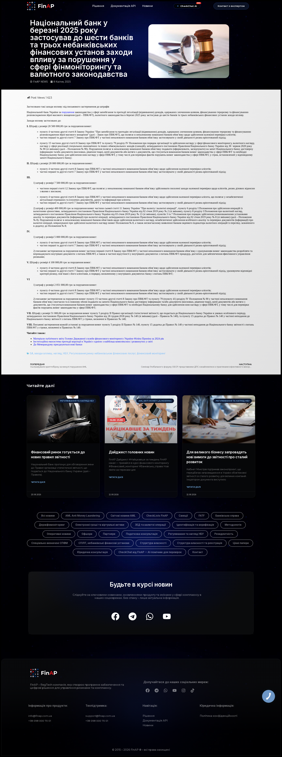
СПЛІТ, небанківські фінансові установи (103, 543)
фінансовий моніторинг (151, 353)
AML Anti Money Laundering (82, 515)
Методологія (233, 524)
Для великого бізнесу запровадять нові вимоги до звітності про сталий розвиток (217, 457)
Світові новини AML (123, 515)
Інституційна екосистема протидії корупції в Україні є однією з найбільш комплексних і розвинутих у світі (93, 341)
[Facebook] (115, 616)
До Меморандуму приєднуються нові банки (57, 344)
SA (31, 353)
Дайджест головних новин (131, 452)
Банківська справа (227, 515)
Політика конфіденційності (218, 715)
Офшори (87, 533)
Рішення (98, 5)
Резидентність (223, 533)
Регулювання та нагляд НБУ (186, 533)
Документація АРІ (123, 5)
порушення (68, 112)
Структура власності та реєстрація (199, 543)
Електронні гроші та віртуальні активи (100, 524)
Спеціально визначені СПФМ (49, 543)
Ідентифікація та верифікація (195, 524)
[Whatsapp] (149, 616)
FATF (202, 515)
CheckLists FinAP (157, 515)
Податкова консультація (141, 533)
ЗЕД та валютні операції (150, 524)
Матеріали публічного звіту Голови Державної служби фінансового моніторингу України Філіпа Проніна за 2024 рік (98, 338)
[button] (231, 6)
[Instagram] (183, 690)
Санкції (183, 515)
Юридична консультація (92, 552)
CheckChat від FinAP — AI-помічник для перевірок (150, 552)
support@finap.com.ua (100, 715)
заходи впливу (43, 353)
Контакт (197, 552)
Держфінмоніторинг (52, 524)
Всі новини (48, 515)
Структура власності (153, 543)
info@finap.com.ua (40, 715)
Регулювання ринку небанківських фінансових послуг (102, 353)
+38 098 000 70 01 (39, 720)
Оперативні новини (59, 533)
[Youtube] (167, 616)
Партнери (109, 533)
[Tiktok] (192, 690)
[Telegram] (132, 616)
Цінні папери (241, 543)
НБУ (65, 353)
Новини (147, 5)
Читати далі (38, 482)
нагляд (57, 353)
